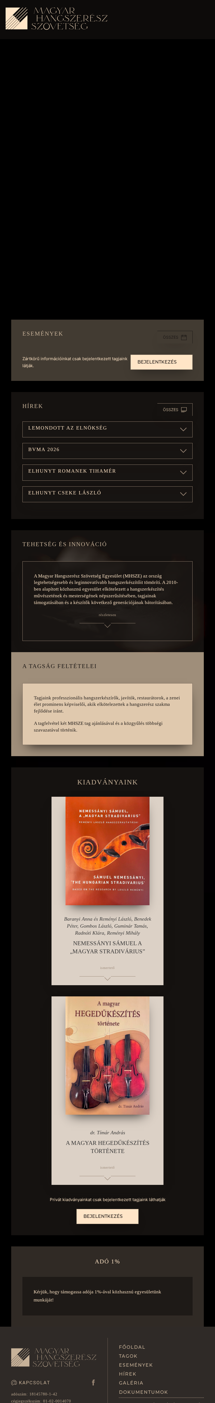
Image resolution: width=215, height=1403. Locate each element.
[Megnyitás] (203, 19)
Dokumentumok (143, 1392)
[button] (107, 429)
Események (136, 1365)
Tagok (128, 1356)
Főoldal (132, 1347)
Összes (170, 337)
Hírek (128, 1374)
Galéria (131, 1383)
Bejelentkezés (157, 362)
